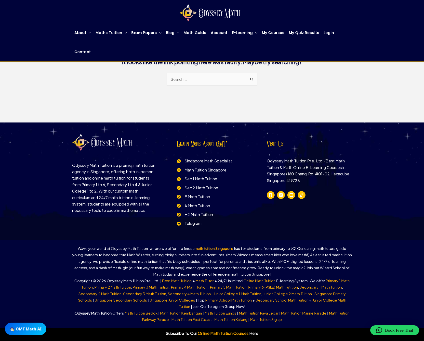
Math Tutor (205, 280)
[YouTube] (291, 195)
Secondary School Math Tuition (282, 300)
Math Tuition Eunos (220, 313)
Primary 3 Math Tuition (151, 287)
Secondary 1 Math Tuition (321, 287)
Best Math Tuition (177, 280)
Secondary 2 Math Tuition (100, 293)
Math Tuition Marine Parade (303, 313)
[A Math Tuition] (193, 206)
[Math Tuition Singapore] (201, 170)
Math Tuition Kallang (231, 319)
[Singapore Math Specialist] (204, 161)
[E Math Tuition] (193, 197)
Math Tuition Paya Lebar (258, 313)
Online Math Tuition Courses (223, 333)
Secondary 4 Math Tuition (190, 293)
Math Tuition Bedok (141, 313)
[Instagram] (281, 195)
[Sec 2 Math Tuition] (197, 188)
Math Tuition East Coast (192, 319)
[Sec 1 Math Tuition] (197, 179)
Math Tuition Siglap (266, 319)
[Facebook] (271, 195)
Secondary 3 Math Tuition (144, 293)
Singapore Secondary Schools (121, 300)
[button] (88, 32)
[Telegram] (189, 223)
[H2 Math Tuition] (195, 214)
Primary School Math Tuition (228, 300)
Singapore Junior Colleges (172, 300)
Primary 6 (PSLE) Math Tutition (273, 287)
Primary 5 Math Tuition (228, 287)
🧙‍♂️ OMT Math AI (25, 328)
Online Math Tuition (259, 280)
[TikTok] (301, 195)
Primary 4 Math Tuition (189, 287)
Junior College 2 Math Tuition (287, 293)
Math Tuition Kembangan (181, 313)
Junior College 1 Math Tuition (237, 293)
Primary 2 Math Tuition (112, 287)
